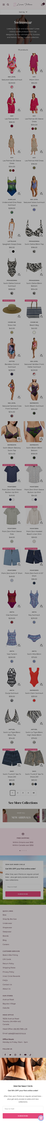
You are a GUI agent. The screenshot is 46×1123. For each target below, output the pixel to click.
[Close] (42, 1061)
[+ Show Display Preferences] (41, 1118)
